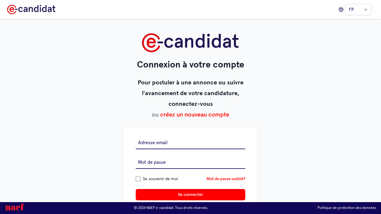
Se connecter (190, 195)
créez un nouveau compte (194, 115)
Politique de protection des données (347, 208)
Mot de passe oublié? (226, 179)
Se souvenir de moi (160, 179)
